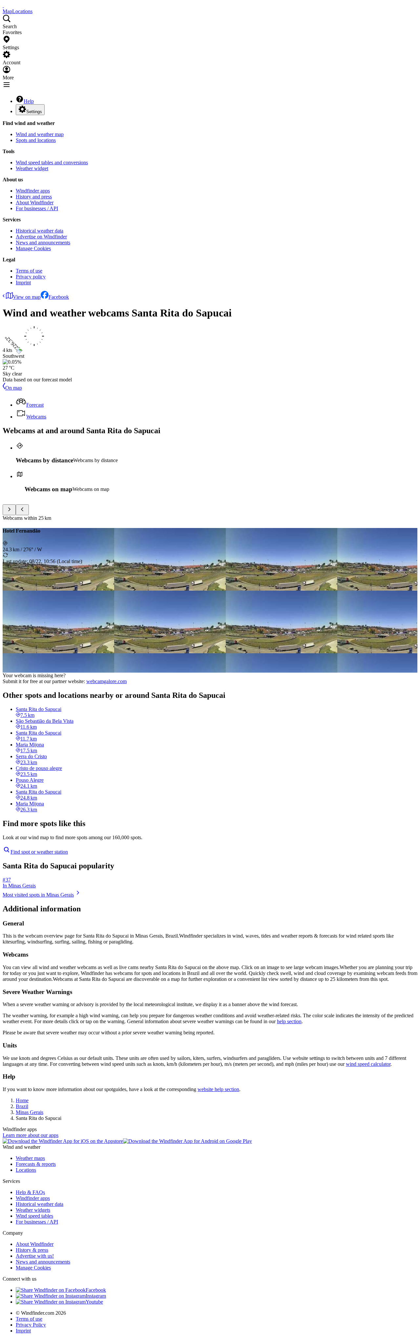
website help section (218, 1089)
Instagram (96, 1296)
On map (13, 388)
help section (289, 1021)
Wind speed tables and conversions (52, 162)
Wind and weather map (40, 134)
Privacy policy (31, 276)
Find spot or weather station (39, 852)
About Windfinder (34, 202)
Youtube (94, 1302)
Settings (34, 111)
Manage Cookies (33, 248)
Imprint (23, 282)
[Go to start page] (3, 5)
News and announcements (43, 242)
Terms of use (29, 271)
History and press (34, 196)
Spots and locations (36, 140)
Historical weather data (39, 230)
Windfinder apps (33, 190)
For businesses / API (37, 208)
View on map (27, 297)
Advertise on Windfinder (41, 236)
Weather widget (32, 168)
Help (29, 101)
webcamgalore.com (106, 681)
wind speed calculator (368, 1064)
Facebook (59, 297)
